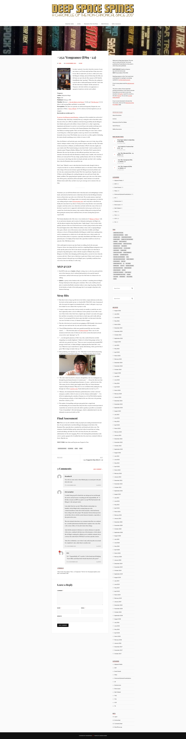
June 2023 (117, 418)
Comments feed (118, 723)
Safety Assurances (116, 24)
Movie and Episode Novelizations (122, 194)
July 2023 (116, 414)
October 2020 (117, 529)
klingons (70, 448)
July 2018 (116, 622)
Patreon (119, 95)
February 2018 (118, 639)
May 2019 (116, 587)
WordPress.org (118, 727)
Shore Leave (117, 204)
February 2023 (118, 431)
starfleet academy (118, 272)
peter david (117, 261)
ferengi (115, 241)
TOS (115, 215)
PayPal (121, 94)
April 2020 (117, 549)
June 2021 (117, 501)
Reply (99, 485)
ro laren (128, 263)
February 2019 (118, 598)
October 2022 (117, 445)
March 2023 (117, 428)
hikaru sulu (117, 245)
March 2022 (117, 470)
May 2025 (116, 348)
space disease (128, 267)
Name (59, 608)
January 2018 (117, 643)
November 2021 (118, 483)
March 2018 (117, 636)
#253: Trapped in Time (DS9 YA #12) (93, 460)
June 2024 (117, 380)
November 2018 (118, 608)
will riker (129, 276)
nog (127, 256)
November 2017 (118, 650)
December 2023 (118, 400)
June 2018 (117, 626)
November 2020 (118, 525)
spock (123, 270)
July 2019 (116, 580)
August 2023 (117, 411)
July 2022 (116, 456)
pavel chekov (130, 259)
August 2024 (117, 373)
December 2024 (118, 362)
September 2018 (118, 615)
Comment (60, 590)
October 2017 (117, 653)
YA (115, 222)
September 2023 (118, 407)
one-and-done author (119, 259)
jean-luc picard (118, 252)
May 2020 (116, 546)
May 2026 (116, 321)
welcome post (130, 83)
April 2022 (117, 466)
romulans (116, 265)
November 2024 (118, 366)
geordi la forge (118, 243)
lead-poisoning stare (77, 201)
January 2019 (117, 601)
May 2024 (116, 383)
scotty (122, 265)
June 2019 (117, 584)
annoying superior (118, 234)
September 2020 (118, 532)
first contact (122, 241)
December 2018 (118, 605)
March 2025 (117, 355)
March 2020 (117, 553)
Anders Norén (103, 735)
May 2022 (116, 463)
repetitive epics (74, 389)
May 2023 (116, 421)
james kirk (123, 250)
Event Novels (117, 187)
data (126, 234)
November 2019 (118, 567)
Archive (79, 24)
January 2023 (117, 435)
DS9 (81, 63)
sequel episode (130, 265)
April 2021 (117, 508)
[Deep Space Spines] (93, 17)
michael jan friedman (119, 256)
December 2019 (118, 563)
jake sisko (116, 250)
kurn (76, 448)
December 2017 (118, 646)
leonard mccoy (124, 254)
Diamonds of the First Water (91, 24)
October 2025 (117, 334)
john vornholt (127, 252)
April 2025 (117, 352)
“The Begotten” (95, 102)
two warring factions (119, 274)
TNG (115, 211)
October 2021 (117, 487)
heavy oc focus (127, 243)
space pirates (117, 270)
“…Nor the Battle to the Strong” (76, 102)
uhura (128, 274)
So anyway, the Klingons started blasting (67, 117)
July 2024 (116, 376)
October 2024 (117, 369)
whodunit (122, 276)
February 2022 (118, 473)
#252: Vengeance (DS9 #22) (76, 57)
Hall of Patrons (105, 24)
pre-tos (123, 261)
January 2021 (117, 518)
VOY (115, 218)
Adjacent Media (118, 180)
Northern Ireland (83, 330)
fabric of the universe (127, 239)
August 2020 (117, 535)
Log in (115, 716)
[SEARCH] (132, 288)
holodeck (124, 245)
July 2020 (116, 539)
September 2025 (118, 338)
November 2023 (118, 404)
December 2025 (118, 328)
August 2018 (117, 619)
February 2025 (118, 359)
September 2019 (118, 574)
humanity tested (118, 248)
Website (59, 616)
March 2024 (117, 390)
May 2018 (116, 629)
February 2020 (118, 556)
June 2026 (117, 317)
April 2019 (117, 591)
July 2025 (116, 345)
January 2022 (117, 477)
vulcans (116, 276)
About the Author (69, 24)
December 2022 (118, 438)
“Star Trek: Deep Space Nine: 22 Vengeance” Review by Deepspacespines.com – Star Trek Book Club (79, 572)
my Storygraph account (124, 80)
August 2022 (117, 452)
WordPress (89, 735)
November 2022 (118, 442)
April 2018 (117, 632)
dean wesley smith (126, 237)
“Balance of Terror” (94, 219)
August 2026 (117, 310)
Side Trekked (117, 208)
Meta (115, 190)
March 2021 (117, 511)
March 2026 (117, 324)
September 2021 (118, 490)
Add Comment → (98, 469)
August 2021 (117, 494)
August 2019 (117, 577)
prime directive (117, 263)
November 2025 (118, 331)
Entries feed (117, 720)
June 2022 (117, 459)
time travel (128, 272)
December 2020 (118, 522)
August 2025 (117, 341)
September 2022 (118, 449)
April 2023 (117, 425)
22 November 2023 (71, 63)
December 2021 (118, 480)
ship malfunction (118, 267)
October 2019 (117, 570)
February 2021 (118, 515)
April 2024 (117, 386)
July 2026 (116, 314)
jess (60, 63)
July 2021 (116, 497)
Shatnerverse (117, 201)
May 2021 (116, 504)
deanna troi (117, 237)
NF (115, 197)
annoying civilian (118, 232)
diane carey (117, 239)
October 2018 (117, 612)
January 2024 (117, 397)
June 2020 (117, 542)
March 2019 (117, 594)
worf (81, 448)
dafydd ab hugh (62, 448)
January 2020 (117, 560)
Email (83, 608)
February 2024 (118, 393)
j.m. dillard (127, 248)
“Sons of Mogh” (72, 108)
